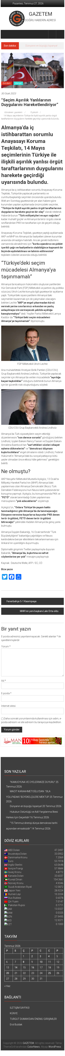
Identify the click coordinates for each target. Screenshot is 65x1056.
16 (32, 967)
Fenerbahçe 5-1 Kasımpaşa (21, 601)
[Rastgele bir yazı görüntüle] (60, 34)
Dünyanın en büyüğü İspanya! (41, 45)
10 (41, 961)
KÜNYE (14, 1013)
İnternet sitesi (8, 706)
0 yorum (34, 112)
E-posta (6, 693)
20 (7, 973)
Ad (3, 680)
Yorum (6, 646)
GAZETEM (40, 14)
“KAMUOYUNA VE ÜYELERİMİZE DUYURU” (32, 782)
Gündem (7, 83)
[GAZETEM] (5, 34)
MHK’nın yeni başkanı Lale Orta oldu (39, 611)
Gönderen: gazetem (13, 112)
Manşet (18, 83)
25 (49, 973)
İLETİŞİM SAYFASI (19, 1007)
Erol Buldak (16, 1024)
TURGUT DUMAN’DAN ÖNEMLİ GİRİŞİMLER (33, 1019)
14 (16, 967)
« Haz (7, 986)
